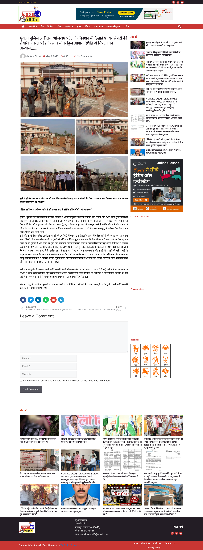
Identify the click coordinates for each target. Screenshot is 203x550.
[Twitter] (178, 2)
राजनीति (33, 26)
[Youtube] (182, 2)
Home (135, 543)
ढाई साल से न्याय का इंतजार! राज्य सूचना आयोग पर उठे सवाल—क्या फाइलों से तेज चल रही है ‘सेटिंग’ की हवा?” (122, 511)
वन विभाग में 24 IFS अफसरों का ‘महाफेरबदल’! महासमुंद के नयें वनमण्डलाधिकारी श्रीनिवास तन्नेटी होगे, (164, 118)
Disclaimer (157, 543)
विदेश (87, 26)
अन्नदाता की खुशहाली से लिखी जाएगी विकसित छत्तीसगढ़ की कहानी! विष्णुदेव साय (163, 54)
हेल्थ (79, 26)
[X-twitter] (176, 533)
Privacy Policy (153, 547)
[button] (179, 26)
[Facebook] (173, 2)
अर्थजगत (69, 26)
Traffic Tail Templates (70, 545)
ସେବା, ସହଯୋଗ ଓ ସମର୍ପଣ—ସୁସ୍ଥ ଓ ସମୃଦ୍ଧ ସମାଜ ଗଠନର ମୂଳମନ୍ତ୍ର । (163, 151)
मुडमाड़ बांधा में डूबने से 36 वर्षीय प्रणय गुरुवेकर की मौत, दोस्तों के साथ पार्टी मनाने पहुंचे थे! (164, 44)
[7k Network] (124, 19)
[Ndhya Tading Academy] (156, 210)
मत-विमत (98, 26)
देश (42, 26)
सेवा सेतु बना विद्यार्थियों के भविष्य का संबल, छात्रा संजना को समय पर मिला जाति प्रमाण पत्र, (164, 90)
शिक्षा (59, 26)
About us (145, 543)
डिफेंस (50, 26)
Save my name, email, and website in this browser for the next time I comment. (67, 380)
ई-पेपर (126, 26)
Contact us (170, 543)
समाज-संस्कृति (113, 26)
